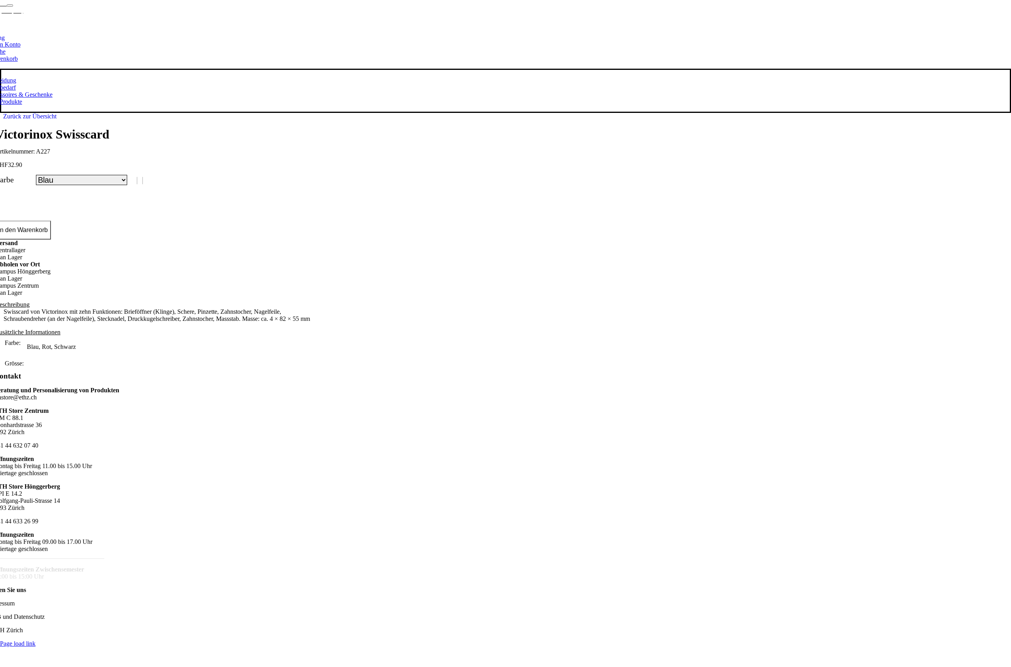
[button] (142, 180)
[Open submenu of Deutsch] (10, 5)
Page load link (18, 643)
